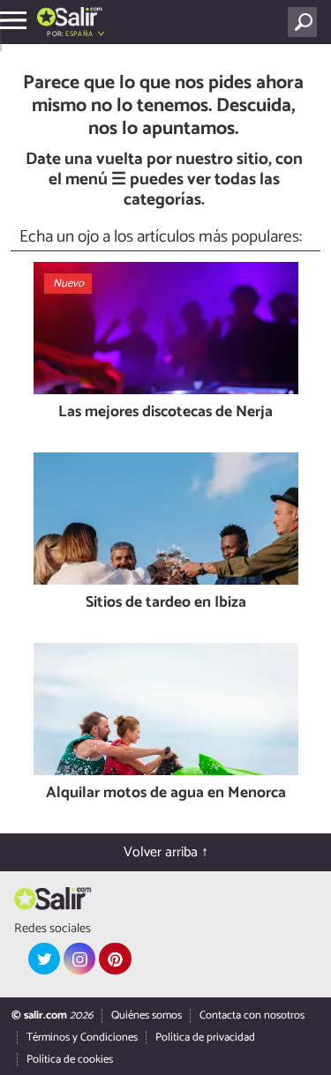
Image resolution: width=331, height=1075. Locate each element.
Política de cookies (69, 1059)
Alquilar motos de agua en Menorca (166, 794)
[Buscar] (306, 22)
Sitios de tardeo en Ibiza (166, 604)
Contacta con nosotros (252, 1015)
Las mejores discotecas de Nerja (165, 413)
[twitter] (44, 958)
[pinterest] (115, 958)
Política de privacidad (205, 1037)
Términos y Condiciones (82, 1037)
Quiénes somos (146, 1015)
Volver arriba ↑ (166, 852)
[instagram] (79, 958)
